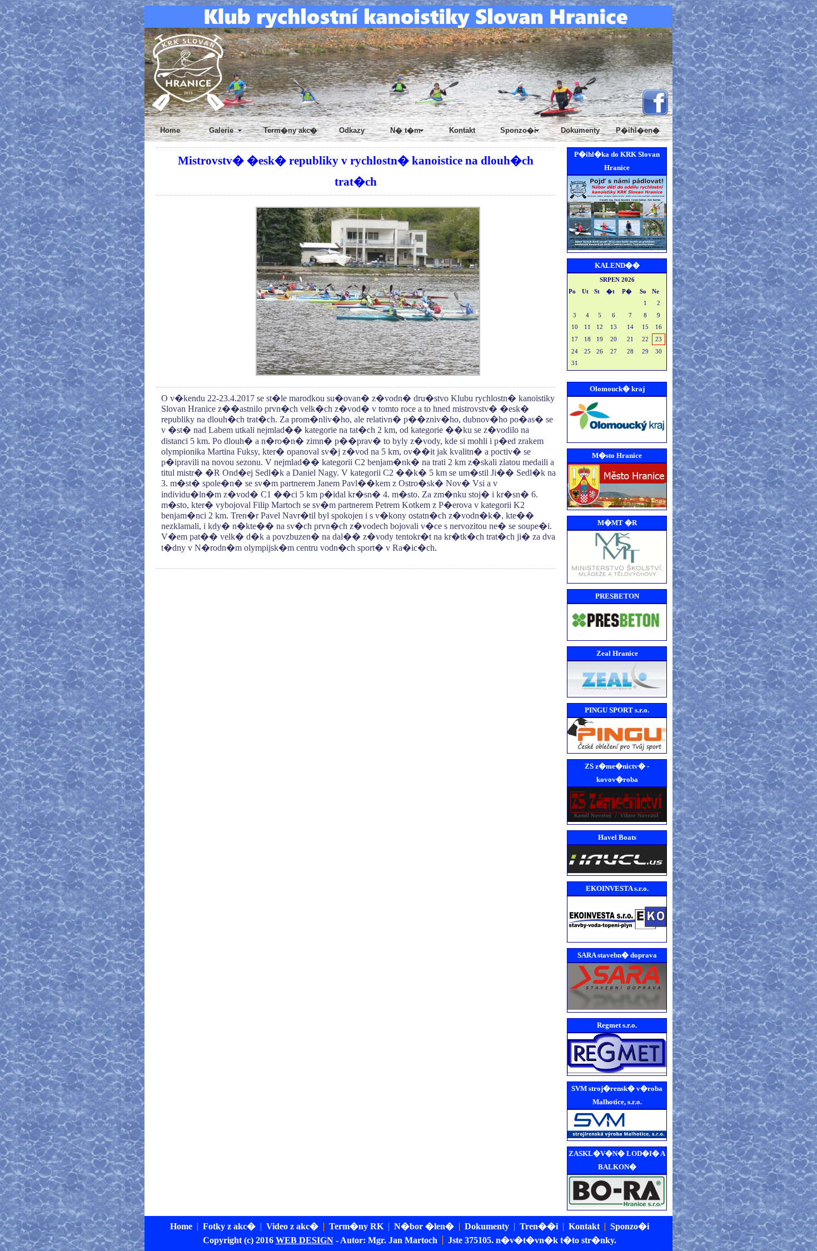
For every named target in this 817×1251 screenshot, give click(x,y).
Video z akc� (292, 1226)
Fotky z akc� (229, 1226)
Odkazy (352, 130)
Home (170, 130)
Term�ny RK (356, 1226)
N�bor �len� (424, 1226)
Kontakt (462, 130)
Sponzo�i (629, 1226)
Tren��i (539, 1226)
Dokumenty (580, 130)
